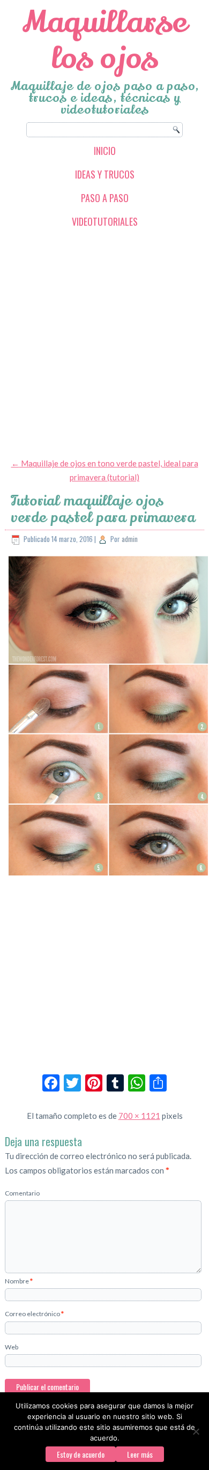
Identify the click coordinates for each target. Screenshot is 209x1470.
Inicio (105, 151)
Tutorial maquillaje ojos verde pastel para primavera (103, 509)
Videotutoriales (105, 221)
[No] (195, 1431)
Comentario (22, 1193)
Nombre (19, 1281)
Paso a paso (105, 198)
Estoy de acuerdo (80, 1454)
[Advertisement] (104, 342)
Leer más (140, 1454)
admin (130, 538)
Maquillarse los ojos (105, 40)
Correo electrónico (34, 1314)
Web (11, 1347)
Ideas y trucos (105, 174)
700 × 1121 (139, 1115)
